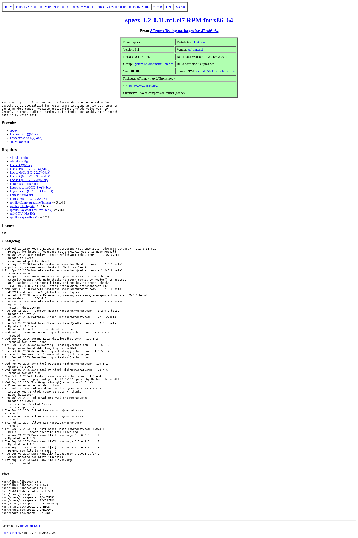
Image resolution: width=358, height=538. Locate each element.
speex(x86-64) (19, 141)
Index (8, 6)
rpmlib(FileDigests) (22, 206)
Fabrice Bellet (11, 532)
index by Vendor (82, 6)
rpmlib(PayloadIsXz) (23, 217)
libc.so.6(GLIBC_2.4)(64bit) (29, 180)
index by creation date (111, 6)
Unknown (200, 42)
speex (13, 130)
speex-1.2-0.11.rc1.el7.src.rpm (215, 71)
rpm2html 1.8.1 (30, 525)
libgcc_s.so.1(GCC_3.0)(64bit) (30, 187)
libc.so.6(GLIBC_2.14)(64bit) (29, 169)
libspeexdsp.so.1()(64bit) (26, 138)
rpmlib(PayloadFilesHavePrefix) (31, 210)
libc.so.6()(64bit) (21, 165)
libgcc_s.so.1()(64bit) (24, 183)
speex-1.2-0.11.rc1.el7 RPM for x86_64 (179, 20)
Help (169, 6)
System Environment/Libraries (153, 64)
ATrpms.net (195, 49)
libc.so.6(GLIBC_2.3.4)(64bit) (30, 176)
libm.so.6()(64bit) (21, 195)
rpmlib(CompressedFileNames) (30, 202)
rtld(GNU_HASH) (22, 213)
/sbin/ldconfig (19, 157)
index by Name (139, 6)
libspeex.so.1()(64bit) (24, 134)
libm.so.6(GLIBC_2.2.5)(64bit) (30, 198)
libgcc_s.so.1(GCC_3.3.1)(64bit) (31, 191)
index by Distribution (54, 6)
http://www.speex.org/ (143, 85)
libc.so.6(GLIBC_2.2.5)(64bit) (30, 172)
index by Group (26, 6)
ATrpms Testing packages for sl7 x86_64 (184, 31)
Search (180, 6)
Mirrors (157, 6)
